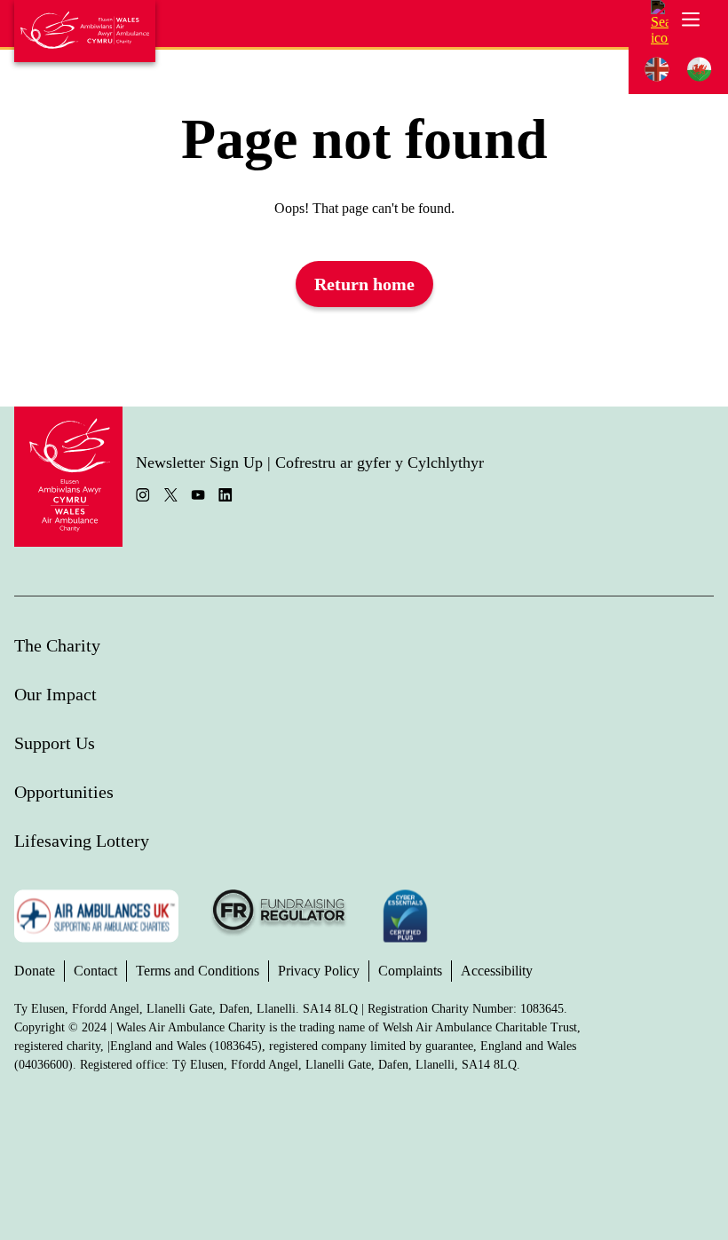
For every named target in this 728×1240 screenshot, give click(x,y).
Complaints (410, 970)
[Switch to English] (657, 69)
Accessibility (497, 970)
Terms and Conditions (197, 970)
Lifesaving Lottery (81, 840)
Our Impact (55, 694)
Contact (95, 970)
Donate (34, 970)
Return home (364, 284)
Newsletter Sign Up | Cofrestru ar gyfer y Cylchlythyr (310, 462)
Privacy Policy (319, 970)
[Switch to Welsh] (699, 69)
